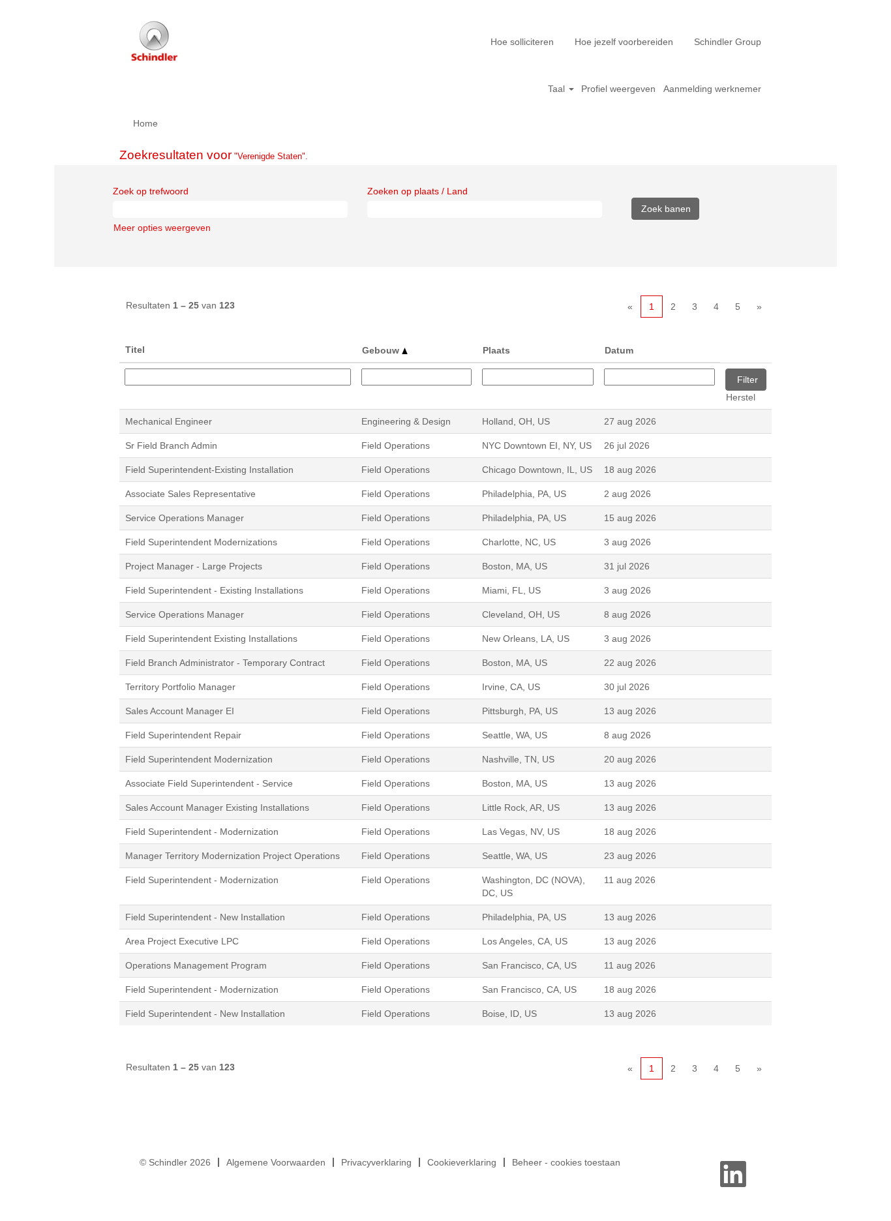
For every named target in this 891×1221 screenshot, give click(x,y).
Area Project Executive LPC (182, 941)
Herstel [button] (740, 397)
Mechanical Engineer (168, 421)
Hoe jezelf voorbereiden (624, 42)
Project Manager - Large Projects (193, 566)
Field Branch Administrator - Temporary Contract (225, 662)
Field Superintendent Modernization (199, 759)
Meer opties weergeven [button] (162, 227)
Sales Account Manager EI (179, 711)
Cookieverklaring (461, 1162)
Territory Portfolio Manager (180, 687)
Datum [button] (619, 350)
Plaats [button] (496, 350)
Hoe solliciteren (522, 42)
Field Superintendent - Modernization (202, 831)
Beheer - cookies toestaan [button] (566, 1162)
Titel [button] (135, 349)
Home (145, 123)
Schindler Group (727, 42)
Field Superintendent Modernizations (201, 542)
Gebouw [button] (382, 350)
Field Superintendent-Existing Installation (209, 469)
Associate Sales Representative (190, 494)
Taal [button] (557, 88)
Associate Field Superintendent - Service (209, 783)
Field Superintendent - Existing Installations (214, 590)
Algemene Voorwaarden (275, 1162)
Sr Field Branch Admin (171, 445)
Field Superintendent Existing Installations (211, 638)
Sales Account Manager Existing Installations (217, 807)
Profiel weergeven (618, 88)
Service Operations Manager (184, 518)
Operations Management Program (196, 965)
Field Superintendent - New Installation (205, 917)
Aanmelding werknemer (712, 88)
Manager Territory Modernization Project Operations (232, 856)
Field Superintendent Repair (183, 735)
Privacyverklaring (376, 1162)
